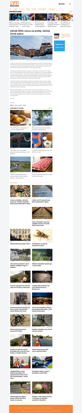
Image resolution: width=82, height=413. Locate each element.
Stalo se (22, 9)
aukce (16, 105)
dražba (20, 105)
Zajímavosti (52, 9)
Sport (28, 9)
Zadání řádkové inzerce (28, 408)
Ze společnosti (42, 9)
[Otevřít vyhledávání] (70, 4)
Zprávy (15, 9)
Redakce (43, 408)
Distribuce (20, 408)
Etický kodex (48, 408)
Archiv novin (37, 408)
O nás (11, 408)
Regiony (62, 4)
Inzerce (15, 408)
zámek (24, 105)
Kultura (34, 9)
